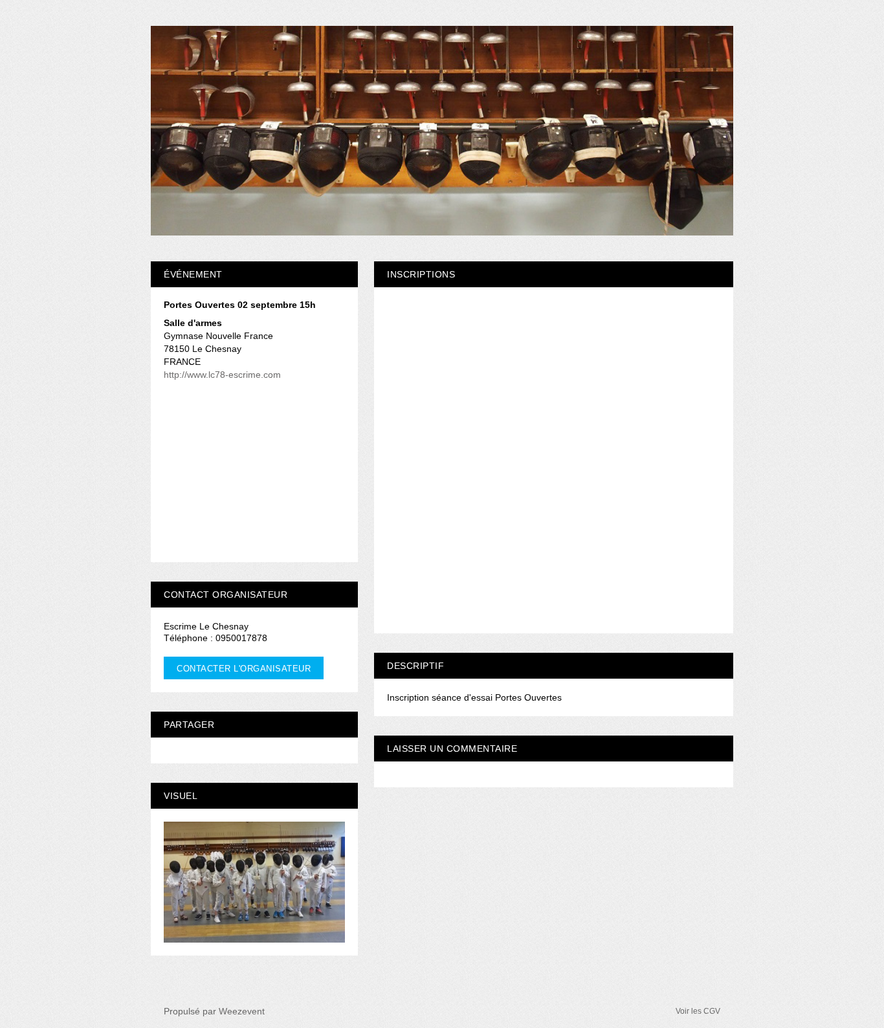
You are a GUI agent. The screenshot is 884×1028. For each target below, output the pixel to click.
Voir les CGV (698, 1011)
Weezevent (242, 1011)
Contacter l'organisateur (244, 668)
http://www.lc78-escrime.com (222, 374)
